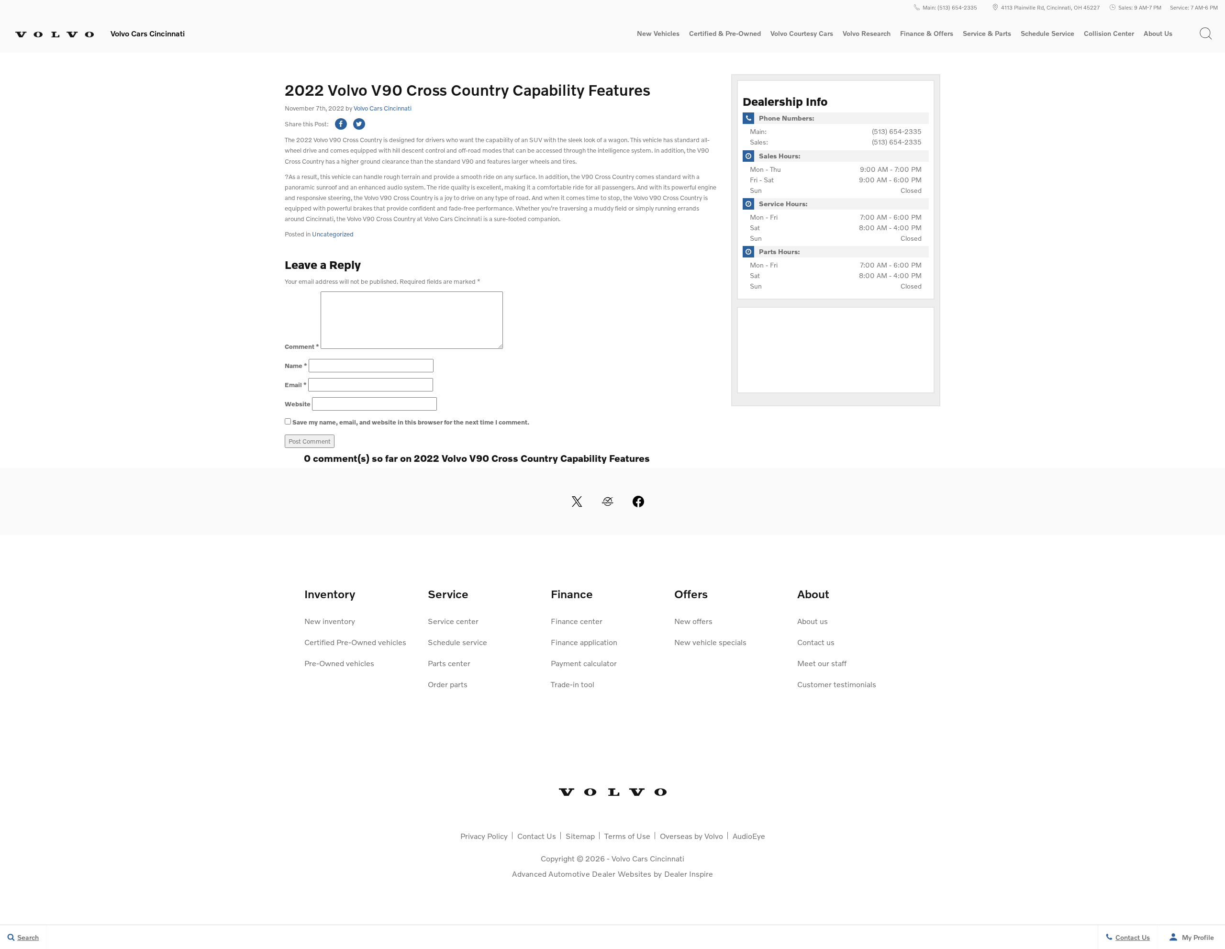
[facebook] (638, 501)
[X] (577, 501)
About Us (1158, 33)
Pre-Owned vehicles (339, 663)
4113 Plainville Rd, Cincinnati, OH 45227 (1050, 7)
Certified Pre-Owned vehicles (355, 642)
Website (298, 404)
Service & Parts (987, 33)
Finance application (584, 642)
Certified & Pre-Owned (725, 33)
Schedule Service (1047, 33)
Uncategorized (333, 234)
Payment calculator (584, 663)
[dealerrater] (607, 501)
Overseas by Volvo (691, 835)
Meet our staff (821, 663)
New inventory (329, 620)
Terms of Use (627, 835)
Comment (302, 346)
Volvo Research (866, 35)
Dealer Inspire (688, 873)
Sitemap (580, 835)
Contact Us (536, 835)
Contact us (816, 642)
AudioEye (749, 835)
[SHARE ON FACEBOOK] (341, 124)
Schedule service (457, 642)
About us (812, 620)
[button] (1206, 33)
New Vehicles (658, 33)
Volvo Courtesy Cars (801, 33)
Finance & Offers (926, 33)
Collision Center (1109, 33)
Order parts (448, 684)
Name (296, 365)
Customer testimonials (836, 684)
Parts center (449, 663)
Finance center (576, 620)
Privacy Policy (484, 835)
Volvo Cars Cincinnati (383, 108)
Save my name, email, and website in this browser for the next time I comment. (410, 422)
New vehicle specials (710, 642)
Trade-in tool (572, 684)
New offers (693, 620)
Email (296, 385)
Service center (453, 620)
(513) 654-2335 (897, 131)
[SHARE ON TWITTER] (359, 124)
